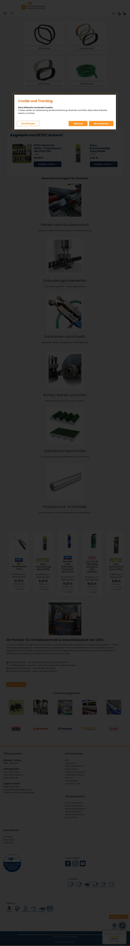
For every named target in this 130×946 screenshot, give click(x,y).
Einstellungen (28, 123)
